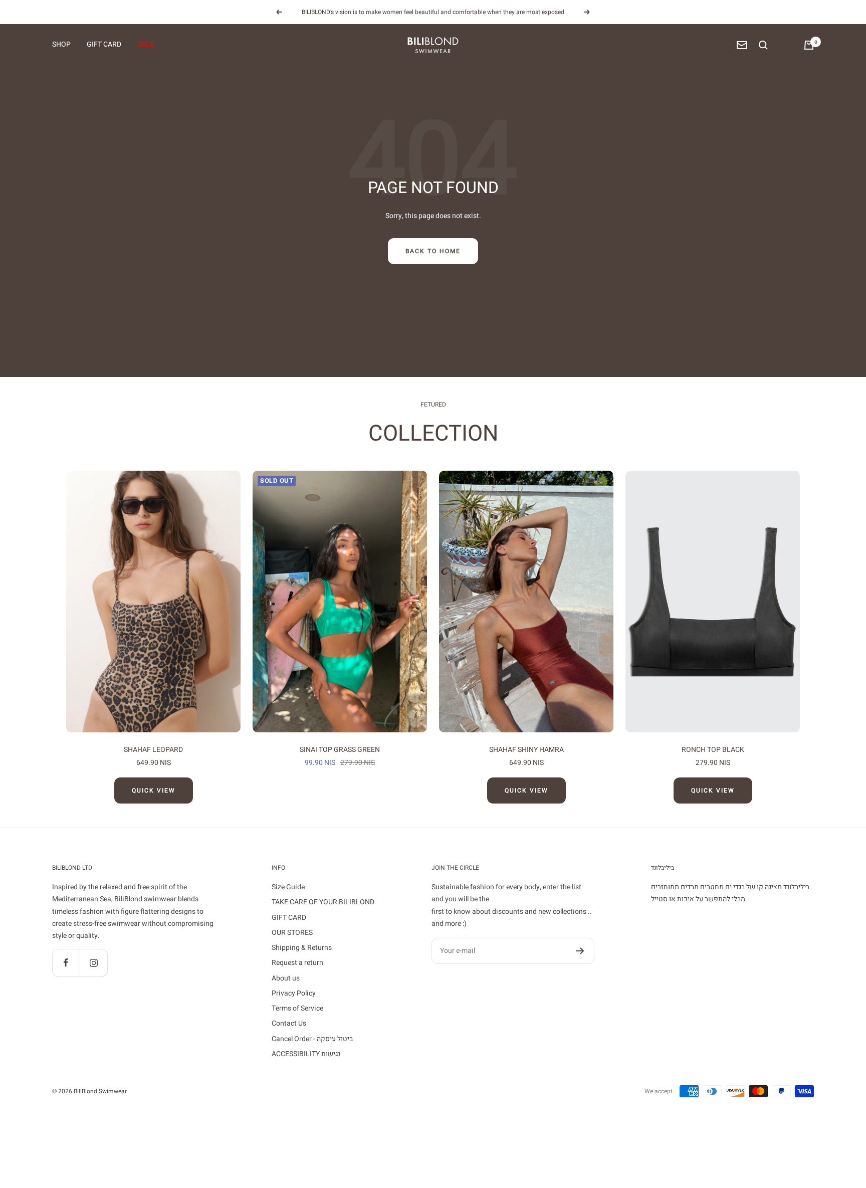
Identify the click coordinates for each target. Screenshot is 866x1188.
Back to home (433, 251)
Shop (61, 45)
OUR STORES (292, 932)
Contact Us (289, 1023)
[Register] (580, 950)
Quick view (153, 790)
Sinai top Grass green (340, 749)
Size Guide (288, 887)
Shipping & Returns (302, 947)
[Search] (763, 45)
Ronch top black (713, 749)
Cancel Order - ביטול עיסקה (312, 1039)
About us (286, 978)
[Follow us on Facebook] (66, 962)
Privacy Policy (294, 993)
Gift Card (104, 45)
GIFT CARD (289, 917)
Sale (145, 45)
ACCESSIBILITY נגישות (306, 1054)
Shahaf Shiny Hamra (526, 749)
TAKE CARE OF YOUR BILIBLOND (323, 902)
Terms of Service (297, 1008)
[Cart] (809, 45)
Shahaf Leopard (153, 749)
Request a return (297, 962)
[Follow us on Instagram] (93, 962)
